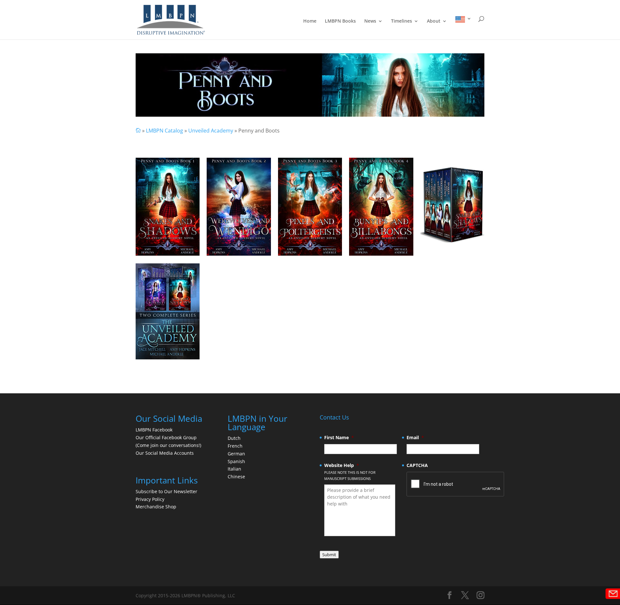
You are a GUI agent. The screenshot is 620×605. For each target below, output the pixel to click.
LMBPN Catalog (164, 130)
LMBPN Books (340, 21)
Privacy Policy (150, 499)
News (370, 21)
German (236, 454)
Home (309, 21)
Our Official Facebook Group (166, 437)
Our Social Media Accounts (165, 453)
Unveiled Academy (210, 130)
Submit (329, 554)
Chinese (236, 476)
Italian (234, 469)
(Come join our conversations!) (168, 445)
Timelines (401, 21)
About (433, 21)
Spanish (236, 461)
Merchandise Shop (156, 507)
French (235, 446)
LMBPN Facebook (155, 430)
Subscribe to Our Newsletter (166, 491)
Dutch (234, 438)
